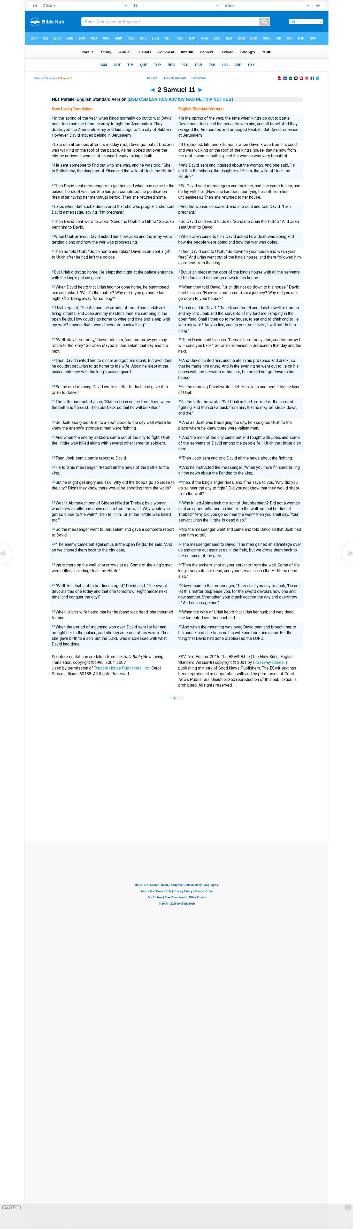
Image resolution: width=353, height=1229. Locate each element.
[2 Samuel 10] (6, 565)
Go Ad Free (11, 1208)
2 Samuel (49, 78)
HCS (163, 99)
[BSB (133, 99)
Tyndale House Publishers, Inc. (122, 668)
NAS (190, 99)
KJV (173, 99)
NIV (208, 99)
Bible (37, 78)
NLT (217, 99)
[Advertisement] (176, 803)
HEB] (227, 99)
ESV (153, 99)
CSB (143, 99)
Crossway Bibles (268, 662)
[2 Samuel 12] (346, 565)
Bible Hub (176, 698)
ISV (181, 99)
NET (200, 99)
